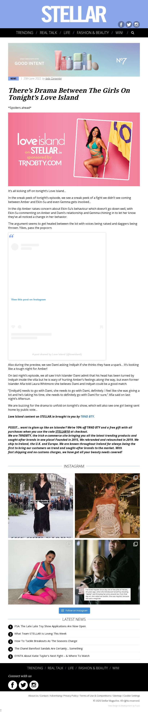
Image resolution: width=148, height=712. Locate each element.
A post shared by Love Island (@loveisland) (57, 354)
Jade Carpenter (53, 78)
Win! (119, 32)
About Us (33, 695)
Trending (24, 32)
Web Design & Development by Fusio (124, 705)
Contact (44, 695)
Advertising (56, 695)
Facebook (121, 24)
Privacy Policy (71, 695)
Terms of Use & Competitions (95, 695)
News (13, 78)
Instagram (136, 24)
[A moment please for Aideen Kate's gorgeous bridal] (107, 505)
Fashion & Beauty (93, 32)
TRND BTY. (87, 416)
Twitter (128, 24)
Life (67, 32)
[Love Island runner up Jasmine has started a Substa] (40, 572)
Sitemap (117, 695)
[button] (130, 32)
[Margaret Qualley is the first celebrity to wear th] (40, 505)
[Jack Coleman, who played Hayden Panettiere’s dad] (107, 572)
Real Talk (48, 32)
